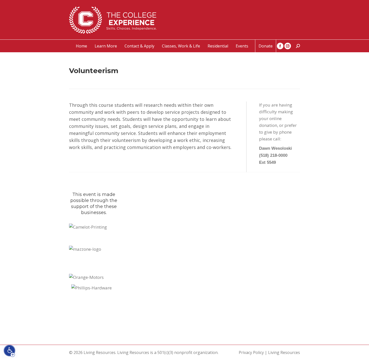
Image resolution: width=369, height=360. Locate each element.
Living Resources (284, 352)
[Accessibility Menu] (9, 350)
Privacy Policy (251, 352)
